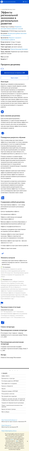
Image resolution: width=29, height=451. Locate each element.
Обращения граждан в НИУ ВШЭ (10, 391)
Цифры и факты (5, 376)
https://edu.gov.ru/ (6, 425)
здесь (12, 439)
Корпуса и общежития (7, 386)
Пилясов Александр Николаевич (19, 49)
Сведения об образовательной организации (13, 402)
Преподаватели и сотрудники (9, 383)
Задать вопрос (14, 78)
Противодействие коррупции (9, 396)
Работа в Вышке (5, 412)
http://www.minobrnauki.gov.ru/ (9, 420)
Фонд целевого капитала (8, 393)
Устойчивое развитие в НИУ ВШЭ (10, 381)
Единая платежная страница (9, 409)
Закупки (3, 388)
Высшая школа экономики (9, 1)
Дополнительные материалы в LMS (14, 73)
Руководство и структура (8, 378)
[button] (10, 370)
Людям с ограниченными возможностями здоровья (12, 406)
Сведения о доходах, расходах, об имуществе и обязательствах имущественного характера (13, 399)
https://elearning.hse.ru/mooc (9, 430)
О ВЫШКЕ (4, 373)
